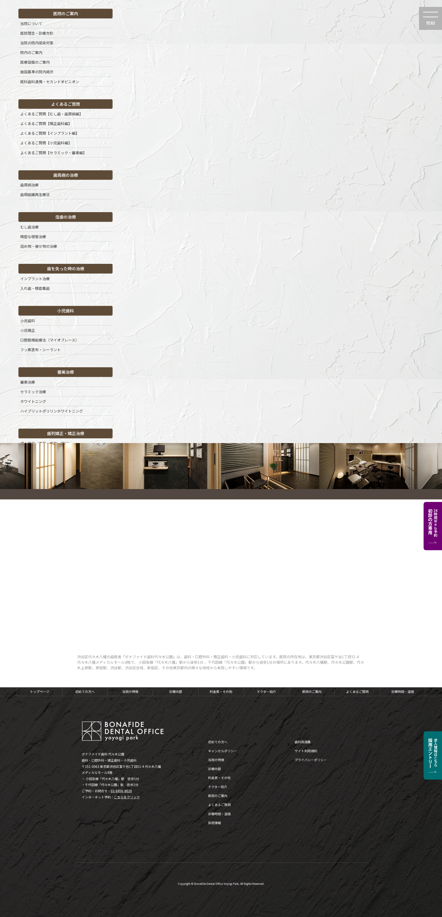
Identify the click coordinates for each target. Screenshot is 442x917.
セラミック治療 (33, 391)
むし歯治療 (29, 227)
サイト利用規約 (306, 751)
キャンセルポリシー (222, 751)
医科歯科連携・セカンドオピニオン (49, 81)
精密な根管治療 (33, 236)
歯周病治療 (29, 185)
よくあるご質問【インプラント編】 (49, 133)
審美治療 (27, 382)
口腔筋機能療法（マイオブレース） (49, 340)
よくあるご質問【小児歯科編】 (46, 142)
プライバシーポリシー (311, 760)
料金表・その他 (221, 691)
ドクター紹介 (266, 691)
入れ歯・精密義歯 (35, 288)
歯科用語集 (303, 742)
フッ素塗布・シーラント (40, 349)
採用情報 (214, 822)
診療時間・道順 (402, 691)
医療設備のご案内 (35, 62)
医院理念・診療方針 (36, 33)
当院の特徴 (130, 691)
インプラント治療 (35, 278)
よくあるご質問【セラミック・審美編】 (53, 152)
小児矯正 (27, 330)
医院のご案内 (312, 691)
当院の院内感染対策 (36, 43)
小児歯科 (27, 320)
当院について (31, 23)
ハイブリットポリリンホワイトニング (51, 411)
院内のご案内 (31, 52)
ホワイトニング (33, 401)
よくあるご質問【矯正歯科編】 (46, 123)
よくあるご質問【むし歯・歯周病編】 (51, 114)
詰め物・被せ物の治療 (38, 246)
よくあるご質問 (357, 691)
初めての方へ (85, 691)
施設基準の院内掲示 (36, 71)
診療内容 (175, 691)
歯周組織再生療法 (35, 194)
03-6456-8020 (121, 791)
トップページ (39, 691)
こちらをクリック (127, 797)
